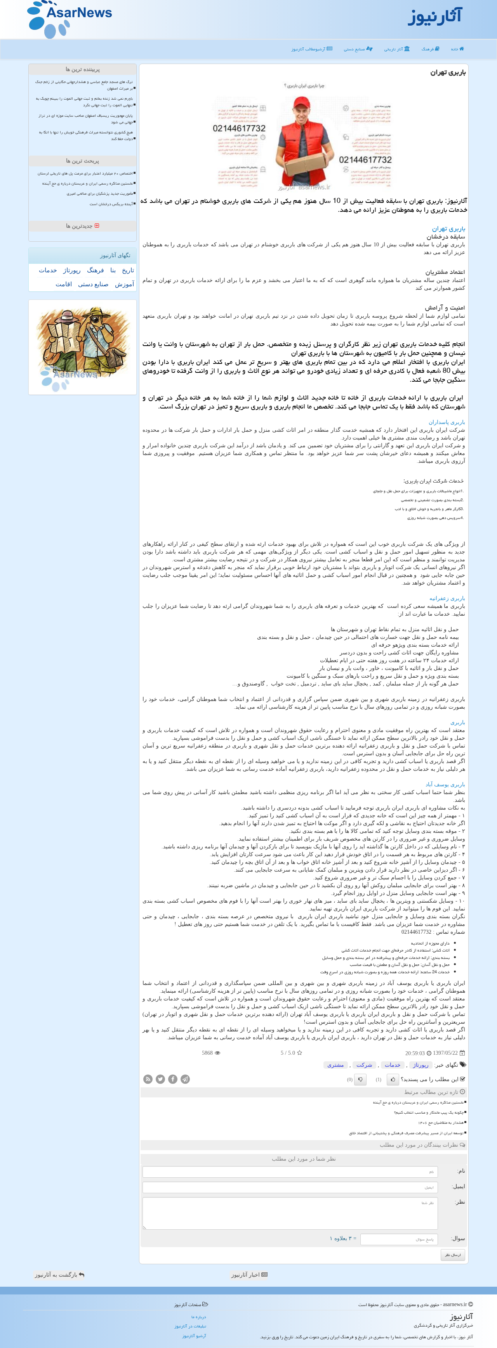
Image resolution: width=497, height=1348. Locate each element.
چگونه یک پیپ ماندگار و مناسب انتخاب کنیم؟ (429, 1112)
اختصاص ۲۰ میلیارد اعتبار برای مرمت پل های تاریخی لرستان (85, 173)
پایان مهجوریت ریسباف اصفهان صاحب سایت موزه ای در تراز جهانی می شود (85, 119)
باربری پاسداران (447, 422)
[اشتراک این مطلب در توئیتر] (160, 1079)
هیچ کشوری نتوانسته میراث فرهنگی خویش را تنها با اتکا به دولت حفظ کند (86, 135)
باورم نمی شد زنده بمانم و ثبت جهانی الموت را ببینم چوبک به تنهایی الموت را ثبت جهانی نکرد (84, 102)
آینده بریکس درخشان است (111, 204)
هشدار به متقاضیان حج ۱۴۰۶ (441, 1123)
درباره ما (198, 1317)
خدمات (393, 1065)
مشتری (335, 1065)
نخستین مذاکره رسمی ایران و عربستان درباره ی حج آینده (418, 1102)
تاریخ (128, 270)
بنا (113, 270)
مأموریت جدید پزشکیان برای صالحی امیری (100, 193)
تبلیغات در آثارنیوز (190, 1326)
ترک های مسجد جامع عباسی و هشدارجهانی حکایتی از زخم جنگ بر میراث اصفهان (84, 85)
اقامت (64, 284)
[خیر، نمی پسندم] (360, 1079)
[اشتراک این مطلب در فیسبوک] (172, 1079)
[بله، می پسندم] (393, 1079)
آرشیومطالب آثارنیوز (309, 49)
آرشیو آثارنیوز (194, 1336)
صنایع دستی (355, 49)
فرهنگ (428, 49)
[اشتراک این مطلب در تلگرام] (185, 1079)
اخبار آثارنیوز (246, 1275)
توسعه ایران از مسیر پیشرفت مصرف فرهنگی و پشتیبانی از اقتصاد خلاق (406, 1133)
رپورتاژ (421, 1065)
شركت (364, 1065)
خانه (455, 49)
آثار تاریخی (394, 49)
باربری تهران (448, 228)
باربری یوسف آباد (445, 784)
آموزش (124, 284)
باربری (457, 722)
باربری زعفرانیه (447, 598)
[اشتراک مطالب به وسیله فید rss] (147, 1079)
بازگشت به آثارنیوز (57, 1275)
